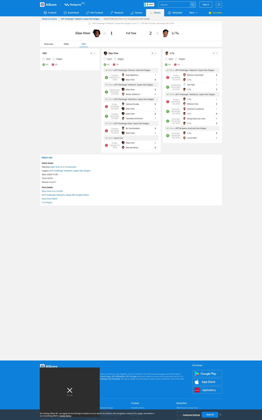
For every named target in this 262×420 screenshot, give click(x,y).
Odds (66, 44)
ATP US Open (131, 376)
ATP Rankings (101, 379)
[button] (193, 13)
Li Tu (175, 33)
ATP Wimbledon (118, 376)
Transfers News (137, 408)
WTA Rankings (114, 379)
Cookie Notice (65, 416)
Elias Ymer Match (49, 199)
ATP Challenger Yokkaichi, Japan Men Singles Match (65, 195)
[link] (49, 19)
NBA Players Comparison (187, 408)
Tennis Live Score (49, 19)
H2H (84, 44)
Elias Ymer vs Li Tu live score (63, 167)
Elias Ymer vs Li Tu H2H (52, 191)
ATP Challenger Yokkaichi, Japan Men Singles (80, 19)
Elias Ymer (83, 33)
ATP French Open (103, 376)
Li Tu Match (47, 202)
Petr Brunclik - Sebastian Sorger (99, 408)
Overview (48, 44)
